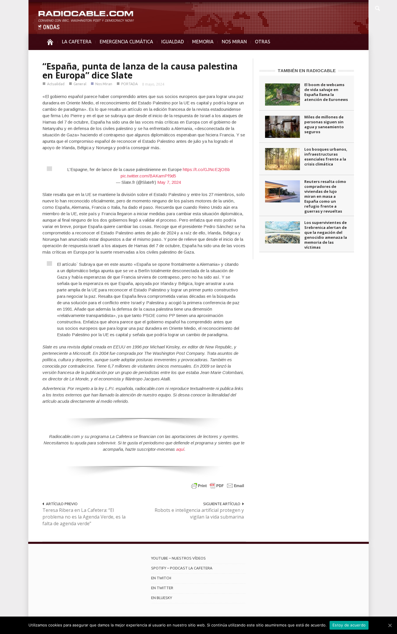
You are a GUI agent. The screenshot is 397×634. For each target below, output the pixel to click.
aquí (180, 449)
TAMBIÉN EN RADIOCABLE (307, 70)
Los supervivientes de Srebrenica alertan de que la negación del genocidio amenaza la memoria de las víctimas (325, 235)
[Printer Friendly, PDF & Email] (217, 485)
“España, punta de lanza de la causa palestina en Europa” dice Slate (140, 70)
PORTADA (129, 84)
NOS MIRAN (234, 41)
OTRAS (262, 41)
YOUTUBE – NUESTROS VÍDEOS (178, 558)
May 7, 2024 (169, 182)
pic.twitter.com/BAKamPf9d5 (148, 175)
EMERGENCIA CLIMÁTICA (126, 41)
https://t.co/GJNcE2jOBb (206, 169)
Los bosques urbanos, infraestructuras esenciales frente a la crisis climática (325, 157)
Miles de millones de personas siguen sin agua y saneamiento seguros (324, 124)
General (80, 84)
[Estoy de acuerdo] (390, 625)
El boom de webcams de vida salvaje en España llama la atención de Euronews (326, 92)
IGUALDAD (172, 41)
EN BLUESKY (161, 598)
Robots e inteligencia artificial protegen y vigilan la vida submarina (199, 513)
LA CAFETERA (77, 41)
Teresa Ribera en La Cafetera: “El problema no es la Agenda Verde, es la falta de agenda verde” (84, 517)
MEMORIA (203, 41)
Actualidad (56, 84)
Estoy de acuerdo (349, 625)
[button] (377, 7)
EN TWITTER (162, 588)
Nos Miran (103, 84)
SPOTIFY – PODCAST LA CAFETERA (181, 568)
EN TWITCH (161, 578)
